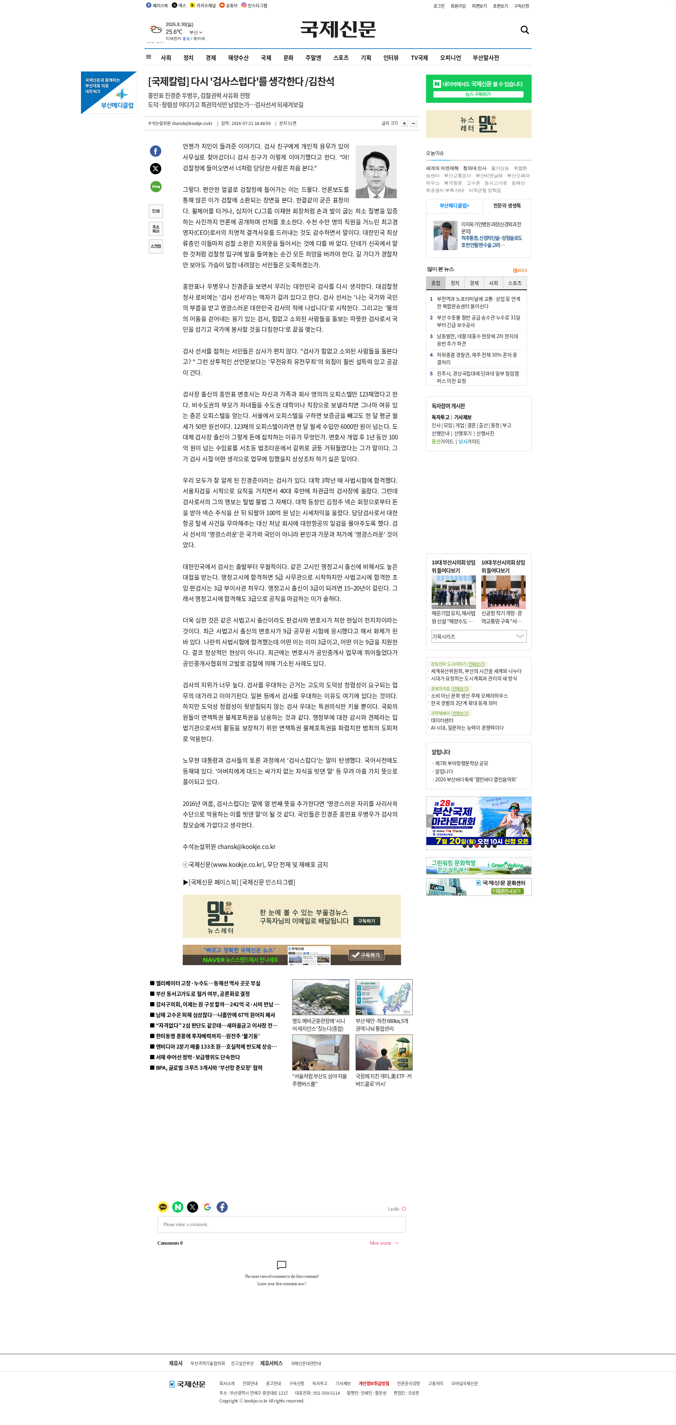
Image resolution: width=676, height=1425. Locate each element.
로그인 (439, 6)
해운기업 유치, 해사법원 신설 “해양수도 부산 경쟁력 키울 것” (453, 620)
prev (430, 820)
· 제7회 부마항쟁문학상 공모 (460, 763)
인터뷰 (391, 57)
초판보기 (500, 6)
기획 (366, 57)
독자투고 (319, 1383)
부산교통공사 (457, 175)
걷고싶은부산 (242, 1363)
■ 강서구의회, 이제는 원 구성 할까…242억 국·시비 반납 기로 (217, 1004)
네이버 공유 (155, 187)
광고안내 (273, 1383)
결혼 (471, 425)
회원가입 (458, 6)
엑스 (182, 5)
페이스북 (160, 5)
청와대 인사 (475, 168)
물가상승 (500, 168)
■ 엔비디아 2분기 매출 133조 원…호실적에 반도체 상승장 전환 (218, 1046)
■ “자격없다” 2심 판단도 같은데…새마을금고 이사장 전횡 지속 (219, 1025)
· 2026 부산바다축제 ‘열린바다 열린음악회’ (474, 779)
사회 (166, 57)
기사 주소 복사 (155, 229)
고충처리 (435, 1383)
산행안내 (440, 433)
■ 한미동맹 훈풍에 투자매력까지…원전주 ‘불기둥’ (205, 1035)
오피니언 (450, 57)
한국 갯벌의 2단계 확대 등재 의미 (464, 702)
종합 (435, 282)
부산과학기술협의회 (207, 1363)
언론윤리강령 (408, 1383)
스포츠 (341, 57)
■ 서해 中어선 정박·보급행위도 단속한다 (195, 1057)
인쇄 (155, 212)
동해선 (518, 183)
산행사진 (485, 433)
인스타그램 (257, 5)
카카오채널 (205, 5)
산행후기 (463, 433)
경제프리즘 (450, 689)
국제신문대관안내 (306, 1363)
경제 (211, 57)
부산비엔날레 (489, 175)
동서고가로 (495, 183)
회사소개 (226, 1383)
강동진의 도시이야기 (458, 664)
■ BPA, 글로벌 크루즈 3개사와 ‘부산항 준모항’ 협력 (206, 1067)
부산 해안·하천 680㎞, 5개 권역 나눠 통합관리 (382, 1024)
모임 (448, 425)
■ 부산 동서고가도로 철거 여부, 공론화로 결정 (200, 993)
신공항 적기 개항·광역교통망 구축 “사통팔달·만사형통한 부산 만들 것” (503, 624)
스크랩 (155, 247)
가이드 (443, 441)
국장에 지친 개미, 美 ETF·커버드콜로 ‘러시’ (384, 1080)
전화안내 (250, 1383)
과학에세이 (450, 713)
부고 (506, 425)
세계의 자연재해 (442, 168)
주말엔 (313, 57)
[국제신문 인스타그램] (267, 881)
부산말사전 (486, 57)
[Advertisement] (479, 502)
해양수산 (238, 57)
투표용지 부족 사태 (445, 190)
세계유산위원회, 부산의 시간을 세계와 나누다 (476, 670)
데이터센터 (442, 720)
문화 (288, 57)
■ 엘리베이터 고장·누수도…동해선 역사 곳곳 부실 (205, 983)
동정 (495, 425)
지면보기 (479, 6)
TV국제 (419, 57)
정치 (188, 57)
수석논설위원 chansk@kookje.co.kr (180, 123)
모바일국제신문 (464, 1383)
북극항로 (453, 183)
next (527, 820)
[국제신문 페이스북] (214, 881)
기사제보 (343, 1383)
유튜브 (231, 5)
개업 (459, 425)
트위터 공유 (155, 169)
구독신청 (521, 6)
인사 (436, 425)
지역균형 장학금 (485, 190)
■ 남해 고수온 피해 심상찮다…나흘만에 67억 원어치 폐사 (212, 1014)
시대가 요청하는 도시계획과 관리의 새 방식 (474, 678)
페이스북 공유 (155, 152)
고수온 (473, 183)
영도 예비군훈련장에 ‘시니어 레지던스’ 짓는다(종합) (318, 1024)
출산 (483, 425)
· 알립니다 (442, 771)
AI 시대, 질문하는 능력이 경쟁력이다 (467, 727)
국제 (266, 57)
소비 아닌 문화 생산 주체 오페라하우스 (469, 695)
